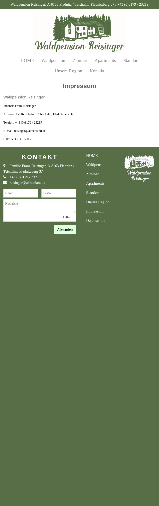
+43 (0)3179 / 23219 (28, 122)
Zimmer (80, 60)
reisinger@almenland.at (29, 131)
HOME (27, 60)
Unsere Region (68, 70)
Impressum (95, 211)
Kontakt (97, 70)
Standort (131, 60)
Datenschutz (95, 220)
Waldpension (53, 60)
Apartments (105, 60)
